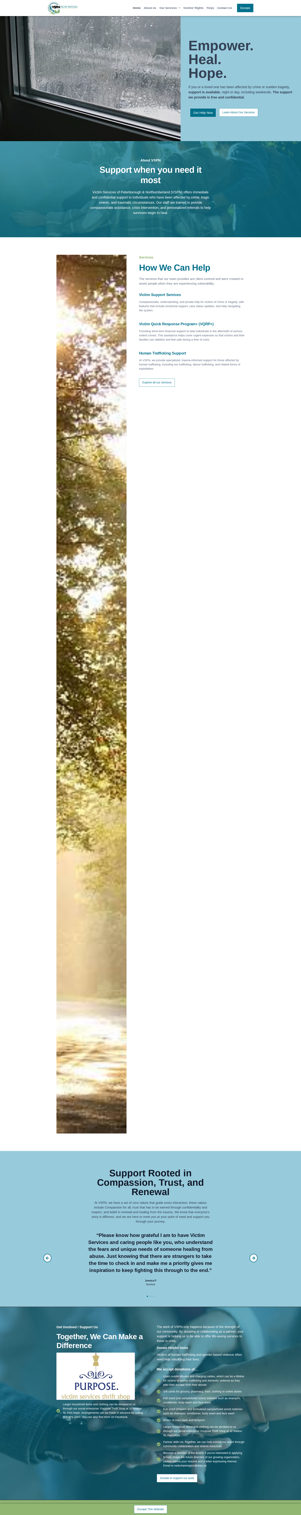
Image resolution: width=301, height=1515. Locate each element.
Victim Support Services (160, 295)
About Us (150, 8)
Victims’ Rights (193, 8)
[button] (47, 1258)
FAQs (210, 8)
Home (137, 8)
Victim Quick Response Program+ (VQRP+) (176, 324)
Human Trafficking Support (162, 353)
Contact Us (224, 8)
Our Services (168, 8)
